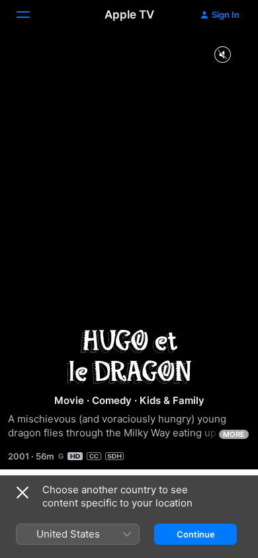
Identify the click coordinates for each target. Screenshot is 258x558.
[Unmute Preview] (222, 55)
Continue (196, 534)
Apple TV (129, 14)
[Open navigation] (31, 14)
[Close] (22, 492)
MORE (234, 434)
